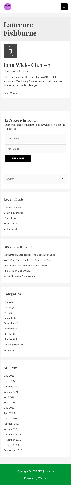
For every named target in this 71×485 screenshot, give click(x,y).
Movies (7, 307)
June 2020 (9, 402)
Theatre (8, 339)
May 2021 (9, 375)
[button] (18, 158)
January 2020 (11, 428)
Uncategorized (12, 344)
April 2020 (9, 413)
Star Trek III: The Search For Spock (37, 254)
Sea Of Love (10, 228)
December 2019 (12, 434)
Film (6, 70)
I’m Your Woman (27, 275)
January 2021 (11, 391)
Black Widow (11, 223)
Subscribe (9, 323)
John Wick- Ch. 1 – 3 (27, 64)
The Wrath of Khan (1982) (32, 265)
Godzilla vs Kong (13, 207)
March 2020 (10, 418)
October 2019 (11, 445)
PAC (6, 312)
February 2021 (11, 386)
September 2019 (13, 450)
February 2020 (11, 423)
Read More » (10, 92)
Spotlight (8, 317)
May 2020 (9, 407)
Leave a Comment (19, 70)
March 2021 (10, 381)
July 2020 (9, 396)
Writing (8, 349)
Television (9, 328)
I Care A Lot (10, 217)
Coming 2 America (13, 212)
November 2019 (12, 439)
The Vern (9, 265)
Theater (8, 333)
